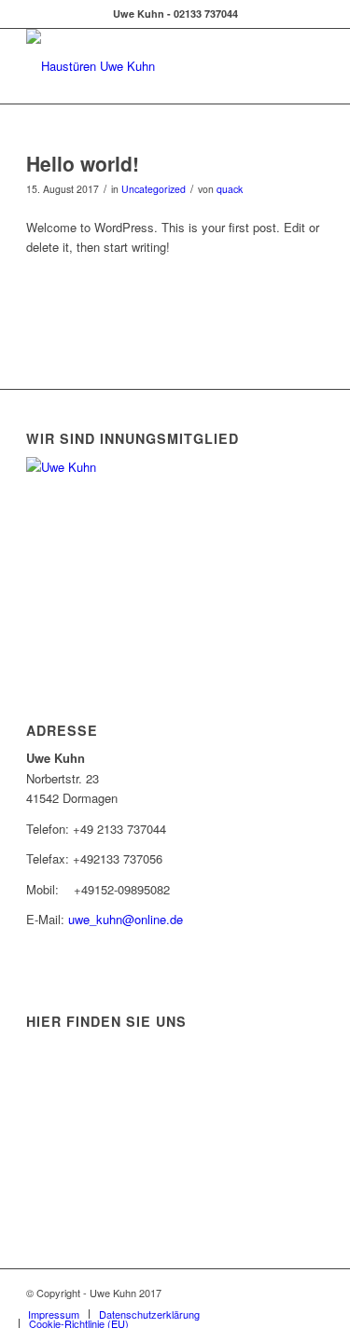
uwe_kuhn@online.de (125, 919)
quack (230, 189)
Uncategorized (153, 189)
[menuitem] (54, 1314)
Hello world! (82, 163)
